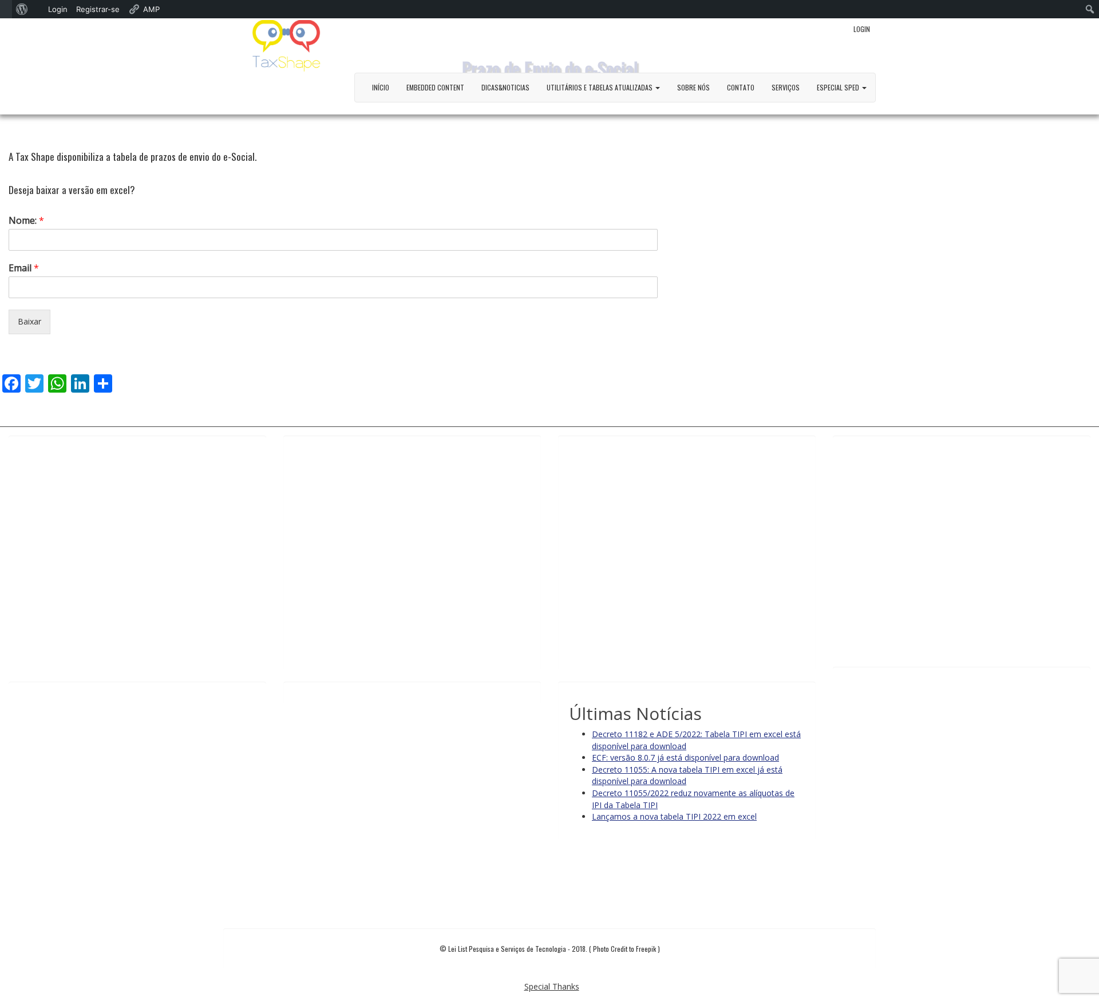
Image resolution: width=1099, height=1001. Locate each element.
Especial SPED (839, 87)
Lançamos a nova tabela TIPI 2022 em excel (674, 816)
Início (380, 87)
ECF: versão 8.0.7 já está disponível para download (685, 757)
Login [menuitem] (58, 9)
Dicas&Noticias (505, 87)
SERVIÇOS (786, 87)
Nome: (26, 221)
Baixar (29, 321)
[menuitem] (6, 9)
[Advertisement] (137, 552)
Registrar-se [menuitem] (98, 9)
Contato (740, 87)
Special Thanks (551, 986)
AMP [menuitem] (151, 9)
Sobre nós (693, 87)
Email (24, 268)
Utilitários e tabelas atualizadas (600, 87)
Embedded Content (435, 87)
